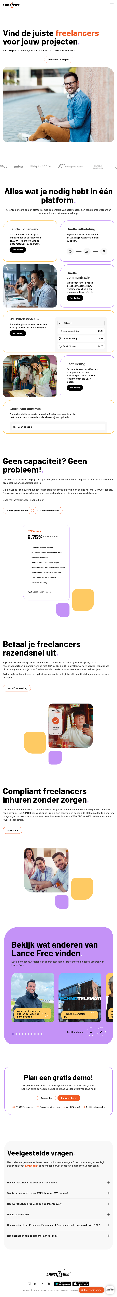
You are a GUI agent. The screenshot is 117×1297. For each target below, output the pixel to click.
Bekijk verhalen (75, 1032)
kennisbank (31, 1165)
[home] (11, 5)
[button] (111, 4)
